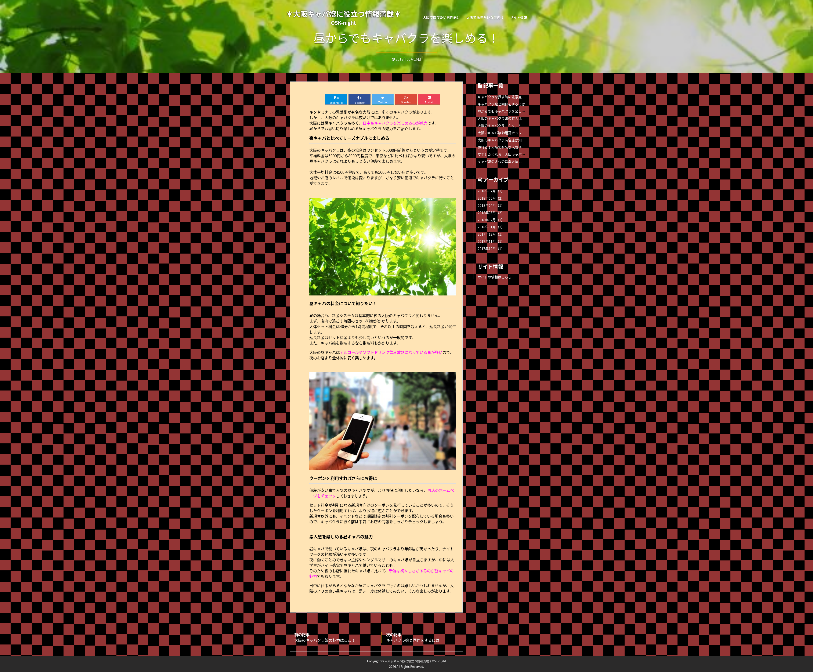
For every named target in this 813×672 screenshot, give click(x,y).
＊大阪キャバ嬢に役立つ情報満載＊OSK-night (415, 661)
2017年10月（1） (491, 248)
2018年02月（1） (491, 219)
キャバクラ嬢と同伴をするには (501, 103)
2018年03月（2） (491, 212)
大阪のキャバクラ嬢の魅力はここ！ (505, 118)
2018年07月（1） (491, 190)
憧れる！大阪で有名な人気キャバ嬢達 (506, 147)
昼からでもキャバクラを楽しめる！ (505, 111)
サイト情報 (518, 17)
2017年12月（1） (491, 234)
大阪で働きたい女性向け (485, 17)
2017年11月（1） (491, 241)
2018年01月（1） (491, 226)
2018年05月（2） (491, 198)
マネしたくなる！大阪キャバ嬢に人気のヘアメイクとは (520, 154)
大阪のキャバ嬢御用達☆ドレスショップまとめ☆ (515, 132)
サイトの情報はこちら (495, 276)
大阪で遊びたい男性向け (441, 17)
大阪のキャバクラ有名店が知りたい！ (506, 139)
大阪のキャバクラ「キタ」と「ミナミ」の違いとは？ (518, 125)
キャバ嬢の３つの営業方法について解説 (508, 161)
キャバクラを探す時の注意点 (500, 96)
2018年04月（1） (491, 205)
